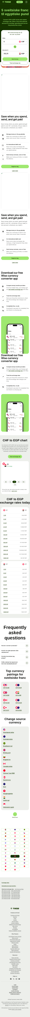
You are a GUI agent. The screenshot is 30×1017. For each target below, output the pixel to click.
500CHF (5, 542)
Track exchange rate (15, 63)
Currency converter (15, 960)
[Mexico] (24, 853)
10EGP (5, 577)
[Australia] (15, 829)
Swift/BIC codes (15, 963)
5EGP (4, 573)
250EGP (5, 592)
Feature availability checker (15, 930)
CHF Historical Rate (6, 898)
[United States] (15, 866)
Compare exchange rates (15, 968)
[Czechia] (24, 833)
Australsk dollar (8, 739)
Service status (15, 921)
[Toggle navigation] (26, 2)
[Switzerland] (15, 833)
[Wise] (6, 2)
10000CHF (5, 558)
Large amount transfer (15, 941)
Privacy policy (15, 986)
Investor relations (15, 923)
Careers (15, 920)
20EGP (5, 581)
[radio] (6, 482)
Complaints (15, 989)
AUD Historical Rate (19, 889)
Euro (4, 787)
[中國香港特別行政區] (15, 869)
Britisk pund (6, 753)
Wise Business (15, 947)
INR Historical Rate (15, 893)
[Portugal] (24, 856)
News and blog (15, 957)
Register (20, 2)
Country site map (15, 990)
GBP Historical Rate (6, 890)
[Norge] (15, 856)
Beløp (4, 38)
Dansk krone (7, 780)
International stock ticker (15, 962)
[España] (24, 836)
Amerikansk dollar (8, 732)
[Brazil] (24, 829)
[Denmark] (15, 836)
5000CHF (5, 554)
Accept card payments (15, 951)
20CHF (5, 527)
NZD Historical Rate (6, 895)
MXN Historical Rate (15, 890)
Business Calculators (15, 973)
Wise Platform (15, 945)
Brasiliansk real (7, 746)
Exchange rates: (5, 882)
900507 (7, 1005)
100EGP (5, 588)
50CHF (5, 530)
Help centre (15, 926)
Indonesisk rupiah (8, 807)
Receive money (15, 942)
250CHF (5, 538)
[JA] (15, 849)
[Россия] (24, 859)
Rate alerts (15, 967)
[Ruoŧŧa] (15, 863)
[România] (15, 859)
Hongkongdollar (8, 793)
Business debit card (15, 948)
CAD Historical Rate (6, 893)
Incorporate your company (15, 970)
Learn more (15, 170)
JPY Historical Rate (15, 892)
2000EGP (5, 604)
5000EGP (5, 608)
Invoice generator (15, 971)
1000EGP (5, 600)
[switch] (15, 46)
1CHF (4, 515)
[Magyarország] (24, 843)
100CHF (5, 534)
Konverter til (5, 50)
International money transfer (15, 936)
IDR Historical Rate (15, 898)
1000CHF (5, 546)
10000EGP (6, 612)
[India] (24, 846)
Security (15, 916)
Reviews (15, 927)
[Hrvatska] (15, 843)
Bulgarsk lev (7, 759)
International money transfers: (9, 885)
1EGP (4, 569)
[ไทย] (24, 863)
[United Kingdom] (24, 839)
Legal (15, 984)
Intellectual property (15, 994)
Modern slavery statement (15, 992)
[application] (12, 474)
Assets (15, 944)
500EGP (5, 596)
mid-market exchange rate (16, 289)
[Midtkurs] (21, 32)
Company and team (15, 915)
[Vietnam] (24, 866)
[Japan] (24, 849)
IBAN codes (15, 965)
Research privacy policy (15, 959)
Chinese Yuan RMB (9, 773)
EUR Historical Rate (6, 892)
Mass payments (15, 950)
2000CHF (5, 550)
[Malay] (15, 853)
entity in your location (16, 1009)
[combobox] (22, 41)
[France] (15, 839)
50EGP (5, 584)
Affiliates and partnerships (15, 924)
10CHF (5, 523)
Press (15, 918)
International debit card (15, 939)
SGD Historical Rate (6, 896)
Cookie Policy (15, 987)
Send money (15, 59)
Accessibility (15, 929)
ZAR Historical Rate (15, 895)
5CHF (4, 519)
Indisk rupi (6, 800)
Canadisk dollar (7, 766)
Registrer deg (15, 166)
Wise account (15, 938)
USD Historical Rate (15, 896)
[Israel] (15, 846)
